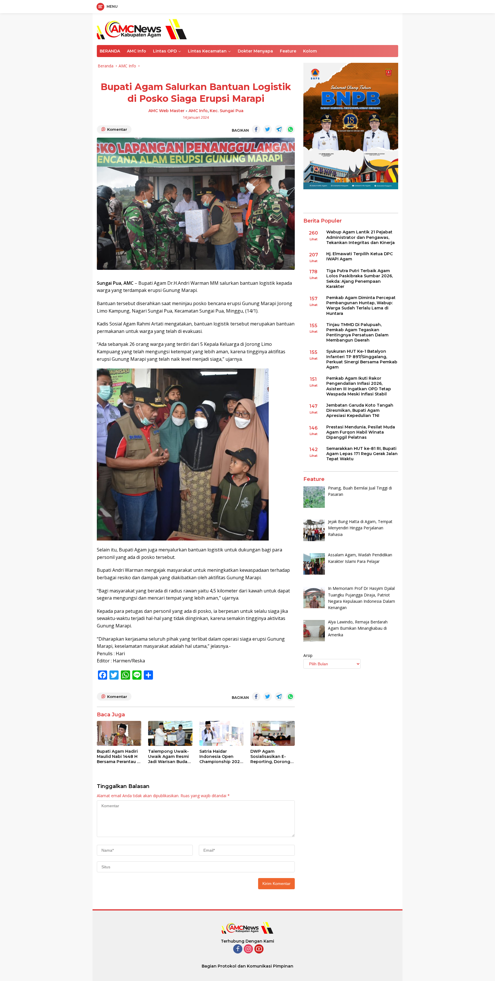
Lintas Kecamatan (207, 51)
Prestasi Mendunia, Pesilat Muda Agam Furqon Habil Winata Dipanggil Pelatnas (360, 432)
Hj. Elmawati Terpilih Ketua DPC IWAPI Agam (359, 256)
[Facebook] (237, 949)
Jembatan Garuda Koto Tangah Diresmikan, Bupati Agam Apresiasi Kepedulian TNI (359, 410)
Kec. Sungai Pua (226, 110)
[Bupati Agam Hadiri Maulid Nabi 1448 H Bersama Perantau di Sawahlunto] (119, 733)
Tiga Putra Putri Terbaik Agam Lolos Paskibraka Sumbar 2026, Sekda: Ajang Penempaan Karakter (359, 278)
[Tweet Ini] (267, 129)
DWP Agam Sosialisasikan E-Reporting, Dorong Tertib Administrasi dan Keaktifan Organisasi (270, 756)
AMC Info (136, 51)
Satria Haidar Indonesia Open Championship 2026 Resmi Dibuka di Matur (220, 756)
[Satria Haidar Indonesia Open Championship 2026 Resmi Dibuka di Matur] (221, 733)
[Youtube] (259, 949)
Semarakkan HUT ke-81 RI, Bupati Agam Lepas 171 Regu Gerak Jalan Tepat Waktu (362, 453)
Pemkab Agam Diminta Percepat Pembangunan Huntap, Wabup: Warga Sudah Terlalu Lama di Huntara (361, 305)
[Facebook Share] (256, 129)
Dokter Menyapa (255, 51)
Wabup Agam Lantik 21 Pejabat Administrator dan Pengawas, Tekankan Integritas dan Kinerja (360, 237)
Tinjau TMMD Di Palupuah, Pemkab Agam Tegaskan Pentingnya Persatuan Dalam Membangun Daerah (357, 332)
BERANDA (110, 51)
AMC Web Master (166, 110)
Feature (288, 51)
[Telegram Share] (279, 129)
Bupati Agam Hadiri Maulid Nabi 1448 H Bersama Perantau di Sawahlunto (119, 756)
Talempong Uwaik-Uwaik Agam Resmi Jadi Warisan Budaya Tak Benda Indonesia (170, 756)
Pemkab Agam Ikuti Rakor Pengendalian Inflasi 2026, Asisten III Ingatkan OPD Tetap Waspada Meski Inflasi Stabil (358, 386)
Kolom (310, 51)
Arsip (308, 655)
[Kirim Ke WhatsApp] (290, 129)
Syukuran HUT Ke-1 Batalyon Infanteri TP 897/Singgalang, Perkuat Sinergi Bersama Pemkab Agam (361, 359)
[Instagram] (248, 949)
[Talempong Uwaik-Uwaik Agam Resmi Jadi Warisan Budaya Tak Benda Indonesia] (170, 733)
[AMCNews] (142, 28)
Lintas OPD (165, 51)
